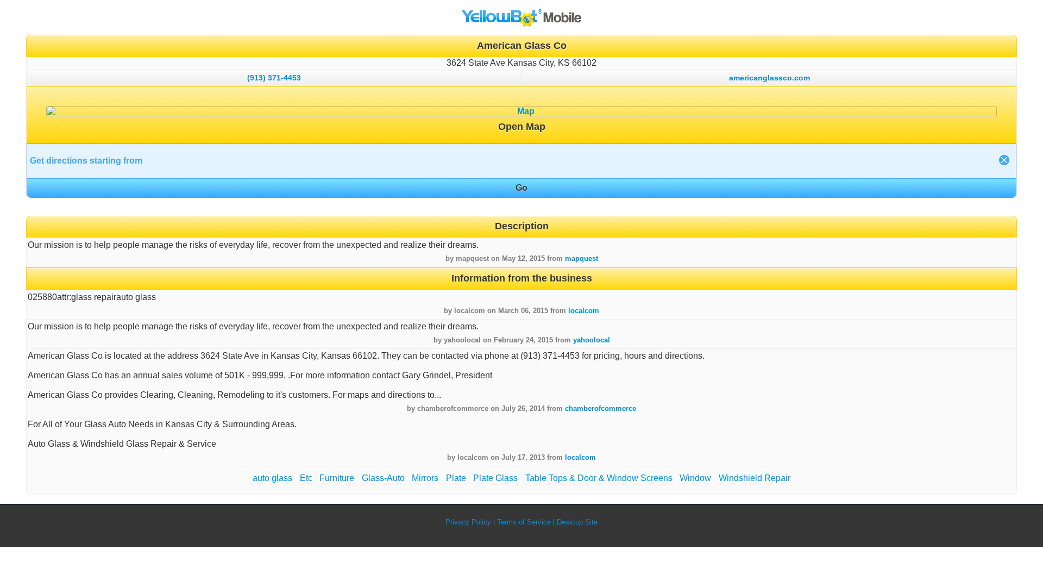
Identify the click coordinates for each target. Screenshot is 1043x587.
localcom (583, 311)
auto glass (272, 478)
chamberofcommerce (600, 408)
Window (695, 478)
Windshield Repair (754, 478)
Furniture (336, 478)
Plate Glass (495, 478)
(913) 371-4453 (274, 77)
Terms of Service (524, 522)
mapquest (581, 258)
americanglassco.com (769, 77)
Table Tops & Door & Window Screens (599, 478)
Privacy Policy (468, 522)
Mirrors (425, 478)
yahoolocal (591, 340)
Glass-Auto (383, 478)
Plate (456, 478)
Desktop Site (577, 522)
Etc (306, 478)
